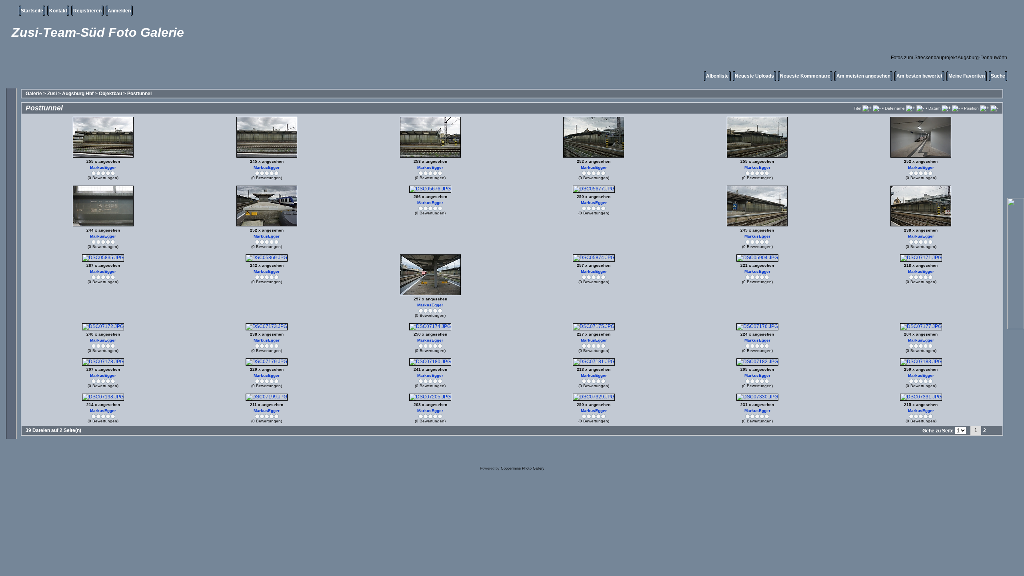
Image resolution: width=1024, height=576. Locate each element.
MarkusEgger (103, 167)
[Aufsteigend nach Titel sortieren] (867, 108)
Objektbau (110, 93)
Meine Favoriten (966, 76)
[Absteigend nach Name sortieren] (920, 108)
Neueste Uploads (754, 76)
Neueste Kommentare (805, 76)
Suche (998, 76)
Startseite (32, 11)
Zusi (52, 93)
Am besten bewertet (919, 76)
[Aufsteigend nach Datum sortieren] (946, 108)
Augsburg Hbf (78, 93)
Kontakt (58, 11)
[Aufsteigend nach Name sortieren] (910, 108)
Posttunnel (139, 93)
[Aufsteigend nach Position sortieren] (984, 108)
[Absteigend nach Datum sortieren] (956, 108)
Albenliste (717, 76)
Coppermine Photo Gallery (522, 468)
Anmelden (119, 11)
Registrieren (87, 11)
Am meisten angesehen (863, 76)
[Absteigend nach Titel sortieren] (877, 108)
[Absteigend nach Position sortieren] (994, 108)
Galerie (34, 93)
